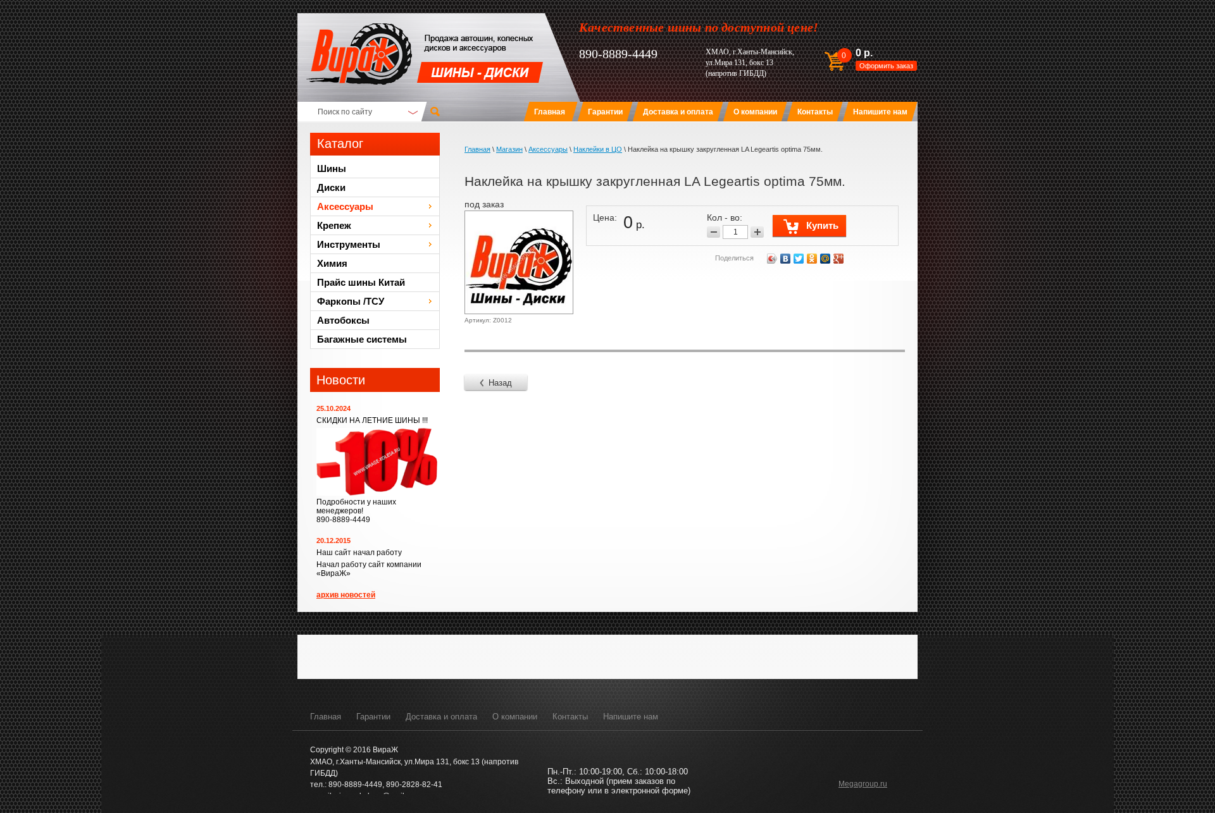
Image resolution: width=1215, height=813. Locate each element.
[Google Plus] (838, 258)
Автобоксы (343, 320)
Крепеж (334, 225)
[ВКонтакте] (785, 258)
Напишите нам (630, 716)
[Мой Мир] (825, 258)
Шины (331, 168)
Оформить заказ (886, 66)
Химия (332, 263)
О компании (514, 716)
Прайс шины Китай (361, 282)
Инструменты (348, 244)
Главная (325, 716)
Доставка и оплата (441, 716)
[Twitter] (799, 258)
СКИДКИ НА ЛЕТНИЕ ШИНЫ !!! (372, 420)
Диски (331, 187)
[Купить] (809, 225)
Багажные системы (362, 339)
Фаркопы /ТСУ (350, 301)
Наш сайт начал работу (359, 552)
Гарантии (373, 716)
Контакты (570, 716)
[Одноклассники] (812, 258)
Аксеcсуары (345, 206)
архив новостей (345, 594)
